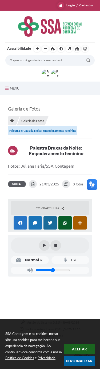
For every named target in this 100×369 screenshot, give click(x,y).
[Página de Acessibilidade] (85, 48)
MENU (14, 88)
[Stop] (55, 245)
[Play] (44, 245)
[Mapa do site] (77, 48)
